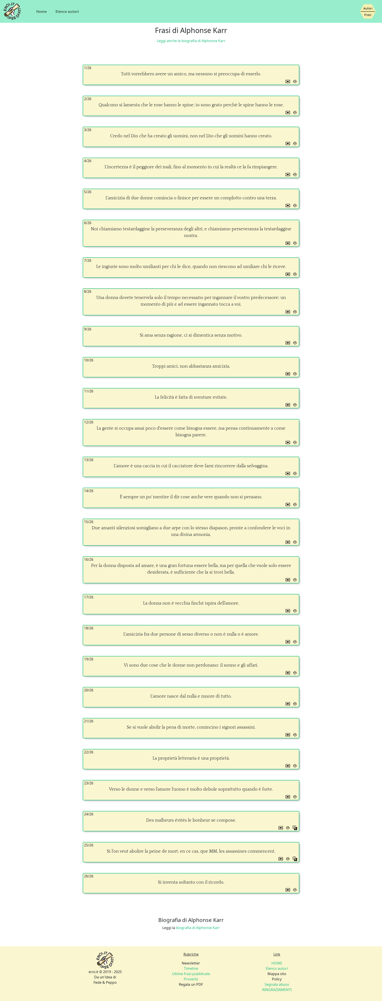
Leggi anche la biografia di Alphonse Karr (191, 40)
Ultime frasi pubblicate (191, 973)
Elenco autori (67, 11)
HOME (276, 963)
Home (41, 11)
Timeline (191, 968)
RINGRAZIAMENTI (277, 989)
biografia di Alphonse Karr (198, 927)
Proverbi (191, 979)
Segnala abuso (277, 984)
